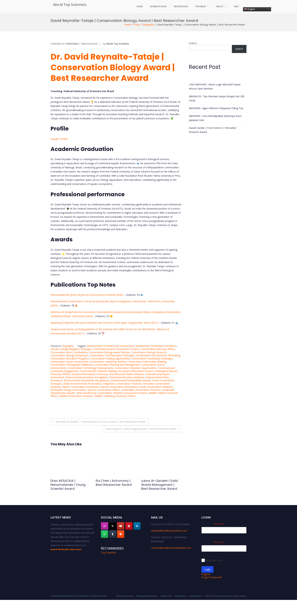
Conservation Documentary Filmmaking (158, 355)
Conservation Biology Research (148, 352)
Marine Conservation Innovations (80, 386)
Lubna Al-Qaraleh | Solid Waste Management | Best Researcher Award (114, 485)
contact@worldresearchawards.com (171, 547)
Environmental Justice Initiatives (126, 377)
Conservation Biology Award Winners (109, 352)
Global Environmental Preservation (82, 383)
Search (192, 43)
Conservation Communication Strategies (112, 355)
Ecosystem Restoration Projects (136, 371)
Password (212, 542)
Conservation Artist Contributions (69, 352)
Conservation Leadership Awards (107, 361)
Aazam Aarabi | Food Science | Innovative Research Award (212, 130)
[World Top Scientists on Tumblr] (112, 534)
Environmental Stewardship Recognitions (86, 380)
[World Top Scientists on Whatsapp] (104, 534)
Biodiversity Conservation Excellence (156, 346)
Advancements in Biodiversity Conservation (111, 346)
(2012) (104, 322)
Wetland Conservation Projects (130, 393)
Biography (148, 24)
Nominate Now (158, 6)
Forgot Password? (211, 577)
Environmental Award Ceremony (90, 374)
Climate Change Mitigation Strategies (71, 349)
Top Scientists (109, 552)
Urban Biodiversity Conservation (94, 393)
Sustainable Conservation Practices (140, 389)
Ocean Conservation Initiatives (156, 386)
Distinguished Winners (147, 596)
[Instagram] (104, 526)
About (219, 6)
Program (201, 6)
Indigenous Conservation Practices (122, 383)
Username (212, 523)
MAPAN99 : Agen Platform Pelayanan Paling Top (216, 108)
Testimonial (166, 596)
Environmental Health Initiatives (126, 374)
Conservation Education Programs (70, 358)
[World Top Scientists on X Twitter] (112, 526)
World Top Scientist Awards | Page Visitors (225, 596)
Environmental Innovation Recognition (86, 377)
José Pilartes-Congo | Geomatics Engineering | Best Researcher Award (160, 485)
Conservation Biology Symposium (69, 355)
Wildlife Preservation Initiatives (76, 396)
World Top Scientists (69, 4)
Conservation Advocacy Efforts (158, 349)
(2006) (87, 294)
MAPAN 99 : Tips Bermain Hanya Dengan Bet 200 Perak (216, 98)
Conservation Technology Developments (90, 368)
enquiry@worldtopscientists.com (169, 530)
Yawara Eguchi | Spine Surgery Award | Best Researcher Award (140, 428)
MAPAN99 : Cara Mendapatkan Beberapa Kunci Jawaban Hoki (215, 118)
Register (206, 574)
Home (139, 6)
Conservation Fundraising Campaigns (152, 358)
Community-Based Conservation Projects (116, 349)
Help (236, 6)
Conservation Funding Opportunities (110, 358)
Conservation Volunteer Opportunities (135, 368)
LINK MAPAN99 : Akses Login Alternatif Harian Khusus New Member (215, 86)
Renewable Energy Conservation (68, 389)
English (251, 9)
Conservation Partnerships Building (146, 361)
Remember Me (214, 560)
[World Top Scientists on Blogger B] (120, 534)
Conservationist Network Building (98, 371)
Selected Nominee (125, 596)
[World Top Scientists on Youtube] (120, 526)
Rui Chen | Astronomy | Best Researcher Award (68, 483)
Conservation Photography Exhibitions (72, 364)
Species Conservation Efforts (104, 389)
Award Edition (195, 596)
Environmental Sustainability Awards (131, 380)
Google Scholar (59, 138)
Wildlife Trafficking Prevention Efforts (115, 396)
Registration (181, 6)
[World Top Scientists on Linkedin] (137, 526)
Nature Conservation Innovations (119, 386)
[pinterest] (129, 526)
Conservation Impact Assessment (69, 361)
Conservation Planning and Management (117, 364)
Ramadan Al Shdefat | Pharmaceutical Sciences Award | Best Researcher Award (100, 421)
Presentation (180, 596)
